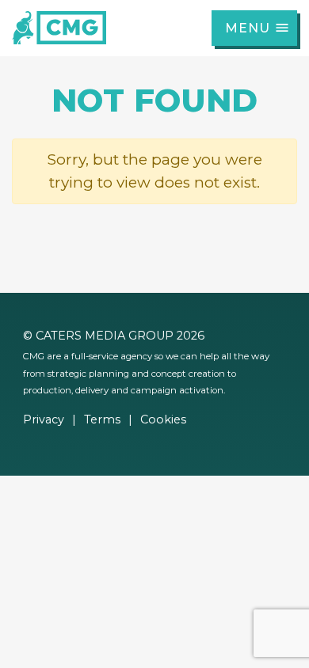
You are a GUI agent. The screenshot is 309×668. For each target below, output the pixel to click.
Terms (102, 419)
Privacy (43, 419)
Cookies (163, 419)
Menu (247, 28)
